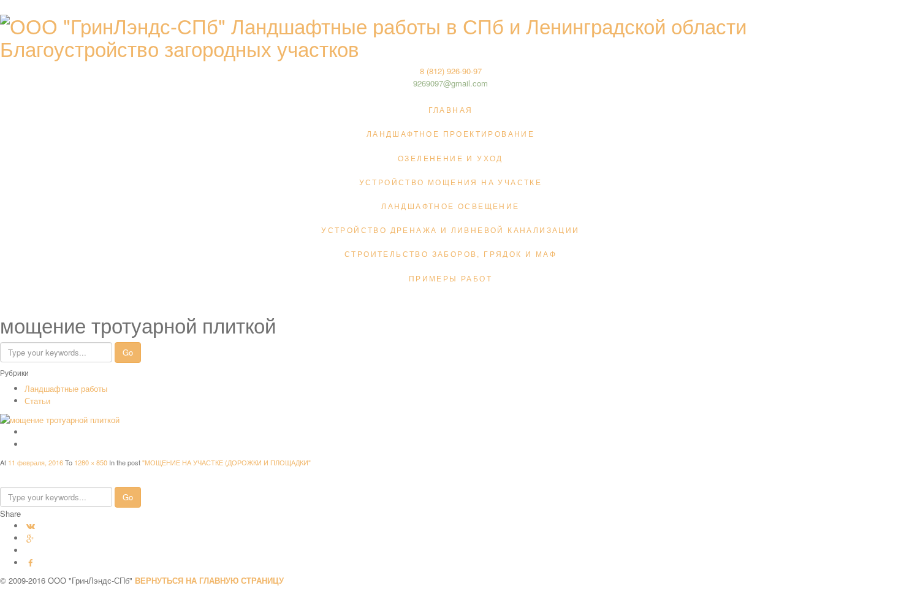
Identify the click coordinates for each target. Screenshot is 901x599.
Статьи (37, 400)
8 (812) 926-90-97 (451, 71)
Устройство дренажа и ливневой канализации (450, 229)
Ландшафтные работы (66, 388)
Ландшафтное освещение (450, 205)
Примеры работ (450, 278)
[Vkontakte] (30, 526)
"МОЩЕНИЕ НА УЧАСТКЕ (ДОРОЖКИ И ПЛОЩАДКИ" (226, 462)
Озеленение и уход (450, 158)
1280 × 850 (91, 462)
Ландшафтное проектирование (450, 133)
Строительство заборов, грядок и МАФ (450, 253)
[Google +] (30, 538)
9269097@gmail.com (450, 83)
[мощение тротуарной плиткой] (60, 418)
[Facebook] (30, 562)
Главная (450, 109)
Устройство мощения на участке (450, 182)
